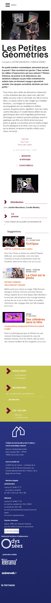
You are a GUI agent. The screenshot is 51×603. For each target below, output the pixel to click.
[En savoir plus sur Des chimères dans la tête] (14, 322)
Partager (25, 160)
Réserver (26, 156)
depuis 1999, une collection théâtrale (17, 524)
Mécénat (18, 415)
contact (7, 487)
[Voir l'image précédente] (48, 25)
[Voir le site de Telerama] (11, 565)
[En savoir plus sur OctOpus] (14, 246)
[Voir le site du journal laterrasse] (9, 589)
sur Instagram (20, 378)
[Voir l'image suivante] (2, 25)
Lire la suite (37, 262)
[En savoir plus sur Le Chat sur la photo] (14, 278)
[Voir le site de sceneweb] (11, 578)
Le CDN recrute (21, 418)
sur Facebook (20, 375)
